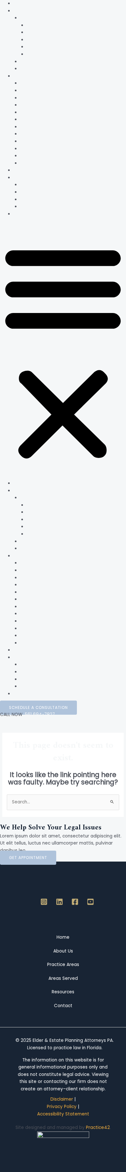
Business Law (34, 149)
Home (19, 3)
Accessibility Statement (63, 1114)
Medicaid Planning (39, 98)
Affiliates (30, 69)
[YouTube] (90, 901)
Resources (24, 177)
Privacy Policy (62, 1107)
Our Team (31, 18)
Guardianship (34, 119)
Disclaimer (61, 1099)
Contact (22, 214)
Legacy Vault (34, 185)
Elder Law (30, 90)
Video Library (34, 192)
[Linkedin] (59, 901)
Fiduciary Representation (47, 163)
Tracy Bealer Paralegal (51, 40)
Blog (24, 199)
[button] (63, 352)
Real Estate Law (37, 156)
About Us (23, 11)
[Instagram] (43, 901)
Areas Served (28, 170)
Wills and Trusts (37, 83)
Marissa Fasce (41, 47)
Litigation (30, 141)
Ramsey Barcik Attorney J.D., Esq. (62, 32)
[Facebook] (75, 901)
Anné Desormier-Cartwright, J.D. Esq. (66, 25)
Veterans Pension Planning (49, 134)
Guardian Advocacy (41, 127)
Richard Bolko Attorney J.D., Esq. (61, 54)
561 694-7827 (38, 714)
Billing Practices (37, 61)
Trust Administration (42, 112)
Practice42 (98, 1127)
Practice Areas (29, 76)
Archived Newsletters (43, 206)
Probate (29, 105)
